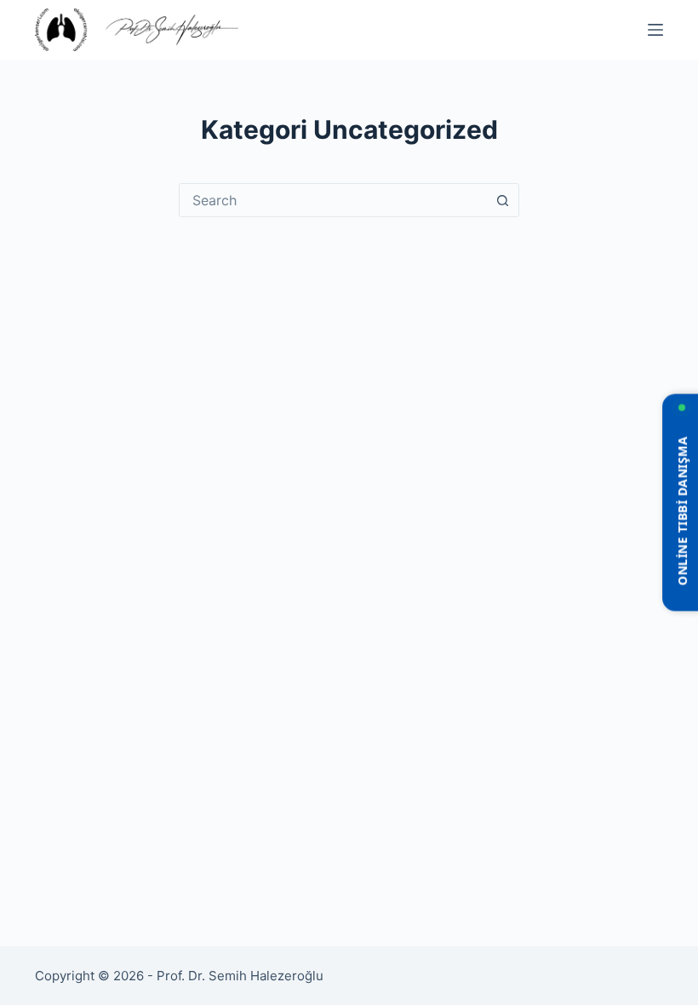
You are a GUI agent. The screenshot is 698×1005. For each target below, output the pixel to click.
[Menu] (655, 29)
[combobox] (333, 200)
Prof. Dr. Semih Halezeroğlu (240, 976)
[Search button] (502, 200)
